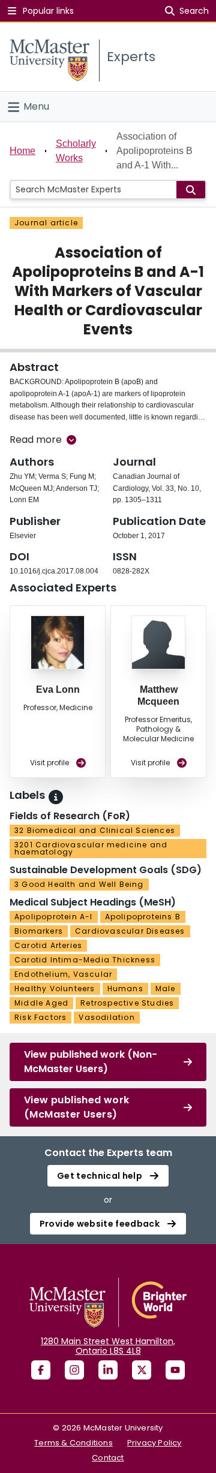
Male (165, 988)
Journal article (46, 223)
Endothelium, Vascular (63, 974)
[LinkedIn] (108, 1370)
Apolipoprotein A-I (53, 916)
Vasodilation (106, 1017)
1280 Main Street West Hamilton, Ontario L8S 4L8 (108, 1346)
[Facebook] (40, 1370)
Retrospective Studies (127, 1003)
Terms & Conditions (73, 1442)
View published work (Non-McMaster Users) (90, 1062)
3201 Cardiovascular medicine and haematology (90, 848)
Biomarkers (38, 931)
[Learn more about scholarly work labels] (56, 797)
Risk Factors (40, 1017)
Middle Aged (41, 1003)
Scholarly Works (76, 150)
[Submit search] (190, 189)
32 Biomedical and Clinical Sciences (94, 830)
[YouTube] (175, 1370)
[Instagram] (74, 1370)
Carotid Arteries (48, 945)
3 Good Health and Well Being (79, 884)
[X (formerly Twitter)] (141, 1370)
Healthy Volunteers (54, 988)
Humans (125, 988)
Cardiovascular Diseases (130, 931)
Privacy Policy (154, 1442)
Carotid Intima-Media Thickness (84, 960)
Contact (108, 1457)
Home (22, 151)
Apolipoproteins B (143, 916)
